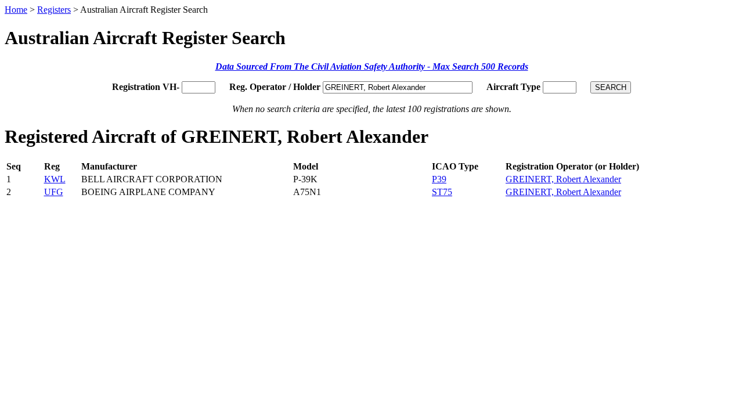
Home (16, 10)
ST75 (442, 192)
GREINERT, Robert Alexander (563, 179)
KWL (55, 179)
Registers (54, 10)
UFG (53, 192)
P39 (439, 179)
